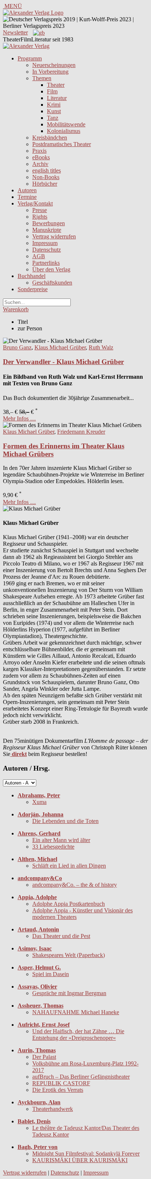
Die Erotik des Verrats (57, 1090)
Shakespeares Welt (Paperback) (68, 955)
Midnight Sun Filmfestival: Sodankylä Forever (86, 1153)
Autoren (27, 190)
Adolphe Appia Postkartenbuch (68, 904)
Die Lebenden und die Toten (65, 821)
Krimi (53, 104)
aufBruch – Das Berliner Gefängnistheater (81, 1077)
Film (52, 91)
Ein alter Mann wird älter (61, 840)
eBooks (41, 157)
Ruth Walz (101, 347)
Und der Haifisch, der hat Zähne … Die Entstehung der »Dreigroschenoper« (78, 1034)
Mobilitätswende (66, 124)
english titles (46, 170)
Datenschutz (46, 249)
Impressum (45, 243)
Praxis (39, 151)
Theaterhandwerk (52, 1109)
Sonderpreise (33, 289)
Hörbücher (44, 184)
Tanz (52, 118)
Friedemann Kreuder (81, 432)
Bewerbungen (48, 223)
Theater (56, 85)
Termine (27, 197)
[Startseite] (26, 46)
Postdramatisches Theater (61, 144)
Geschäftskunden (52, 282)
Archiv (40, 164)
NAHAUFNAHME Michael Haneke (75, 1012)
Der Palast (44, 1057)
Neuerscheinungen (54, 65)
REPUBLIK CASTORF (61, 1083)
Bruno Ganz (17, 347)
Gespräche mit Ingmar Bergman (69, 993)
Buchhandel (31, 276)
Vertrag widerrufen (54, 236)
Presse (39, 210)
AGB (38, 256)
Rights (39, 217)
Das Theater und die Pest (61, 936)
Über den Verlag (51, 269)
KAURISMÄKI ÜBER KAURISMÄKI (80, 1160)
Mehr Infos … (19, 418)
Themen (41, 78)
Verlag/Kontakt (35, 203)
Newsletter (15, 32)
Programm (30, 58)
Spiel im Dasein (50, 974)
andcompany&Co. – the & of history (74, 885)
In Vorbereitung (50, 71)
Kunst (54, 111)
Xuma (39, 802)
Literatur (57, 98)
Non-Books (45, 177)
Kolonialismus (63, 131)
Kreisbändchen (49, 137)
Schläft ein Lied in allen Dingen (69, 866)
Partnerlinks (46, 263)
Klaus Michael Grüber (60, 347)
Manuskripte (46, 230)
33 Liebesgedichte (53, 847)
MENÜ (12, 6)
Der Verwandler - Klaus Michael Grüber (63, 362)
